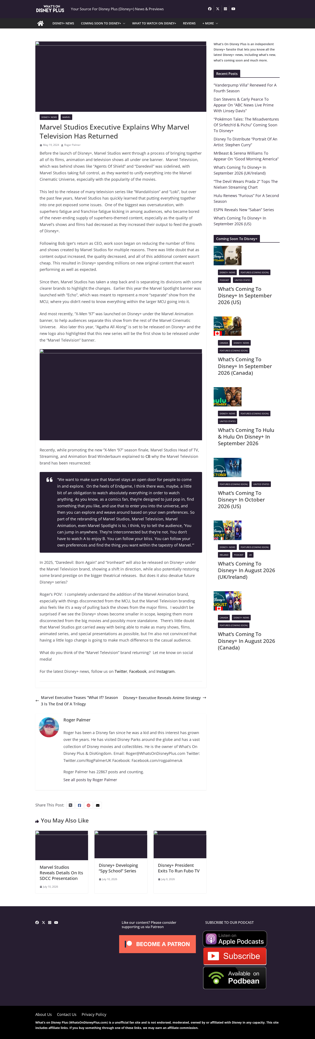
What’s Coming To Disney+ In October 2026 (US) (241, 499)
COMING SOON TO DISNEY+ (101, 23)
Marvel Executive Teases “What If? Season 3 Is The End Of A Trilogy (79, 701)
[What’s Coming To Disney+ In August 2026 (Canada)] (228, 594)
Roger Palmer (72, 145)
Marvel (66, 117)
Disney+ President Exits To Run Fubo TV (179, 868)
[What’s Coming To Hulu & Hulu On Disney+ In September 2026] (228, 390)
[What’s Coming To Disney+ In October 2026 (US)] (228, 461)
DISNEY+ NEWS (63, 23)
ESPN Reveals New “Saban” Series (244, 209)
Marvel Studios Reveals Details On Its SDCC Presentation (61, 872)
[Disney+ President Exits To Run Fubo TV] (180, 833)
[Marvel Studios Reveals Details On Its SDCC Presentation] (61, 833)
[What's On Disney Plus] (40, 23)
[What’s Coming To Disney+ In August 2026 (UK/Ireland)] (228, 523)
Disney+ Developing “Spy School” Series (118, 868)
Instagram (165, 671)
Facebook (137, 671)
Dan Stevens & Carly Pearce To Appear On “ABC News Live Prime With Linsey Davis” (244, 105)
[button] (123, 23)
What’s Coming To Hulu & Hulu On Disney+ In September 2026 (246, 436)
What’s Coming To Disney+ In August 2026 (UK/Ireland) (246, 570)
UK (250, 554)
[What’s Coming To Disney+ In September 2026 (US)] (228, 249)
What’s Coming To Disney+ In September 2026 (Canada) (245, 366)
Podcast (224, 280)
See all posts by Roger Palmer (90, 779)
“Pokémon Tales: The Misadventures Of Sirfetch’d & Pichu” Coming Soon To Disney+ (246, 124)
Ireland (224, 554)
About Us (43, 1014)
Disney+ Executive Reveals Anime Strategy (162, 697)
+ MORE (208, 23)
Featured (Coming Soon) (255, 272)
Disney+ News (49, 117)
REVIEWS (189, 23)
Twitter (121, 671)
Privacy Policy (94, 1014)
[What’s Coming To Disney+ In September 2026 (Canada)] (228, 319)
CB (148, 456)
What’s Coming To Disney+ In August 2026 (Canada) (246, 640)
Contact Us (66, 1014)
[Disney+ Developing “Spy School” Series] (120, 833)
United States (242, 280)
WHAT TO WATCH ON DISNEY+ (154, 23)
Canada (224, 342)
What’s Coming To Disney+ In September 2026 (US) (245, 295)
